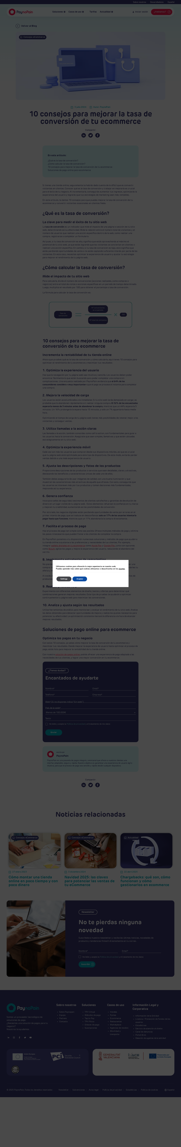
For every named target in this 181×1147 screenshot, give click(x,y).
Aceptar (79, 579)
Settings (63, 579)
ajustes (122, 569)
